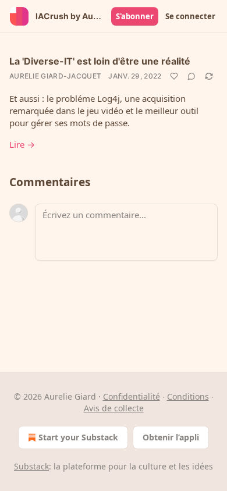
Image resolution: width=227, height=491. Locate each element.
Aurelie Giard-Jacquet (55, 76)
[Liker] (174, 76)
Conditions (188, 396)
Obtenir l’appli (171, 437)
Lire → (22, 144)
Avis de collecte (114, 408)
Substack (31, 466)
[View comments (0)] (191, 76)
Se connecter (190, 16)
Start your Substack (78, 437)
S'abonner (135, 16)
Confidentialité (131, 396)
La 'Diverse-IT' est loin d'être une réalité (99, 61)
